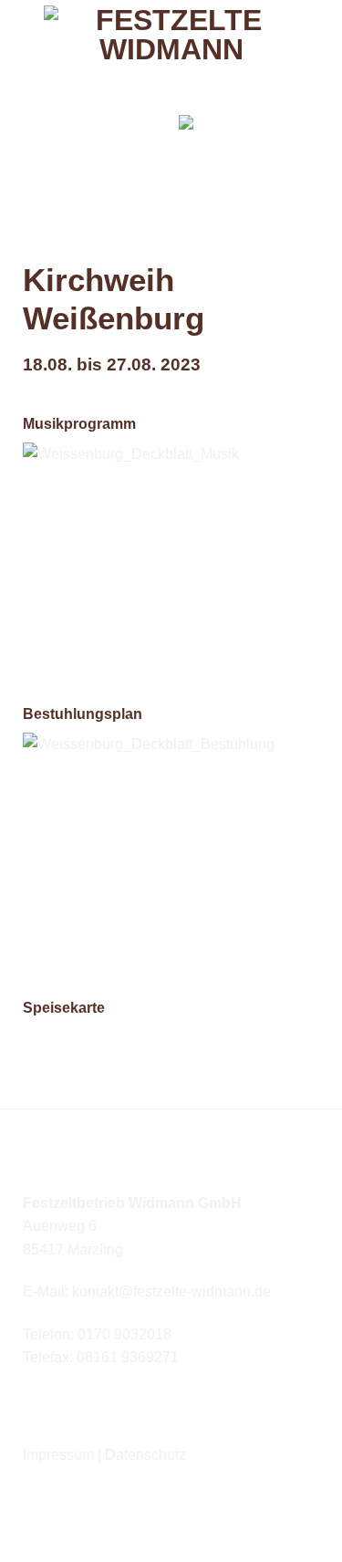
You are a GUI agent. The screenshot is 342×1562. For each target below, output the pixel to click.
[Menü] (146, 136)
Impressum (58, 1455)
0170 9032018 (124, 1334)
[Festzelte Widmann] (171, 58)
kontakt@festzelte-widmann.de (171, 1291)
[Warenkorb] (193, 136)
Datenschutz (145, 1455)
